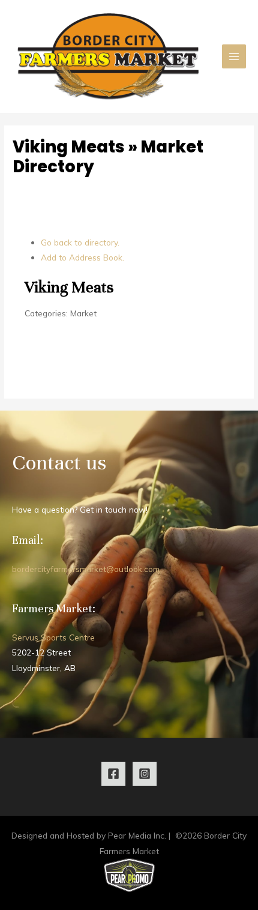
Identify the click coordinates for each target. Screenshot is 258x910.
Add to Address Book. (82, 257)
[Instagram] (145, 774)
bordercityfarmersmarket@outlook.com (86, 569)
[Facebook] (113, 774)
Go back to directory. (80, 242)
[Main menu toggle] (234, 56)
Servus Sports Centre (53, 637)
